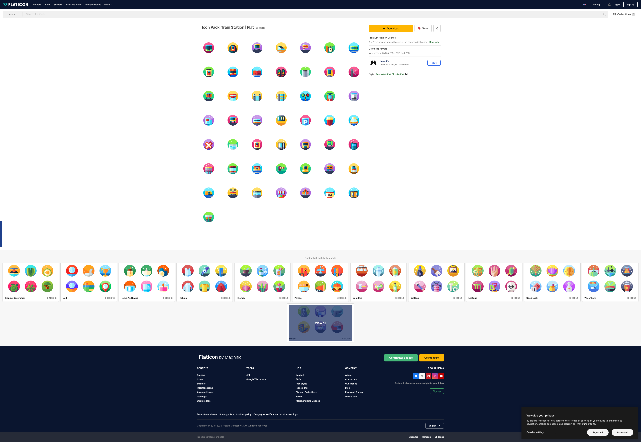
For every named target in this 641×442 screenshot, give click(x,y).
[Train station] (305, 192)
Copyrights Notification (266, 414)
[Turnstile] (353, 71)
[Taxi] (353, 120)
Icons (47, 4)
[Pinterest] (428, 376)
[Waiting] (257, 71)
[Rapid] (257, 120)
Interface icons (73, 4)
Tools (250, 368)
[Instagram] (435, 376)
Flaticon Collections (306, 392)
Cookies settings (289, 414)
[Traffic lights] (281, 71)
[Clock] (329, 47)
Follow (299, 396)
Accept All (622, 432)
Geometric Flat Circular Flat (390, 74)
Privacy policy (227, 414)
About (348, 375)
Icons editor (302, 387)
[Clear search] (597, 14)
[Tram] (329, 96)
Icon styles (301, 383)
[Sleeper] (257, 47)
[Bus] (232, 168)
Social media (436, 368)
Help (298, 368)
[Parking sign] (305, 120)
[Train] (232, 71)
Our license (351, 383)
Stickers (58, 4)
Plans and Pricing (354, 392)
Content (202, 368)
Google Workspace (256, 379)
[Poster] (257, 144)
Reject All (598, 432)
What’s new (351, 396)
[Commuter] (208, 47)
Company (351, 368)
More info (434, 42)
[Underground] (232, 47)
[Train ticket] (329, 192)
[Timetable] (208, 120)
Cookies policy (243, 414)
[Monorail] (329, 71)
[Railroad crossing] (208, 144)
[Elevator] (305, 71)
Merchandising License (308, 400)
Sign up (630, 4)
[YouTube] (441, 376)
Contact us (351, 379)
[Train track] (281, 96)
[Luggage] (353, 144)
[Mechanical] (305, 47)
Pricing (596, 4)
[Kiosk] (232, 96)
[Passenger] (208, 96)
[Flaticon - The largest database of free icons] (15, 4)
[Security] (257, 96)
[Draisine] (232, 192)
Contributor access (401, 357)
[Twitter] (422, 376)
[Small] (257, 168)
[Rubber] (329, 168)
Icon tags (202, 396)
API (248, 375)
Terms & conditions (207, 414)
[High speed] (281, 47)
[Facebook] (416, 376)
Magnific (413, 436)
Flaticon (426, 436)
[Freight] (305, 144)
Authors (37, 4)
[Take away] (329, 120)
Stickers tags (203, 400)
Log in (617, 4)
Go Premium (431, 357)
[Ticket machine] (353, 96)
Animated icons (93, 4)
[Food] (281, 192)
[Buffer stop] (208, 217)
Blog (347, 387)
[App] (208, 71)
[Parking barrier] (281, 168)
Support (300, 375)
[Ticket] (257, 192)
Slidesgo (439, 436)
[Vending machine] (281, 144)
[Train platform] (208, 168)
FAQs (298, 379)
